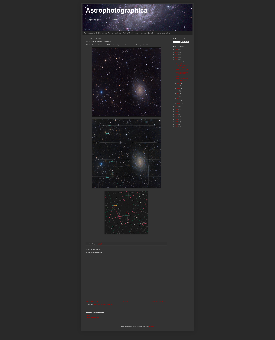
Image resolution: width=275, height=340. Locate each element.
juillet (178, 88)
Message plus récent (92, 301)
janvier (179, 103)
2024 (176, 54)
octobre (179, 83)
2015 (176, 122)
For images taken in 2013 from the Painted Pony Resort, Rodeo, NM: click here (111, 33)
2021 (176, 106)
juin (178, 91)
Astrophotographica (116, 10)
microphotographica (163, 33)
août (178, 86)
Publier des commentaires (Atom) (103, 304)
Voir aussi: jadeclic (147, 33)
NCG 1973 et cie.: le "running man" (182, 72)
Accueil (125, 301)
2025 (176, 52)
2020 (176, 109)
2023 (176, 57)
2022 (176, 59)
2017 (176, 117)
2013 (176, 127)
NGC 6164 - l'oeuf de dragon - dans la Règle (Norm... (182, 65)
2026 (176, 49)
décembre (180, 62)
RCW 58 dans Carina (182, 69)
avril (178, 96)
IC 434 (178, 76)
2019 (176, 111)
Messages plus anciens (159, 301)
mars (178, 98)
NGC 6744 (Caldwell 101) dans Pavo (182, 79)
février (179, 101)
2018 (176, 114)
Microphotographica (93, 318)
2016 (176, 119)
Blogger (151, 326)
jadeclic (89, 315)
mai (178, 93)
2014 (176, 124)
